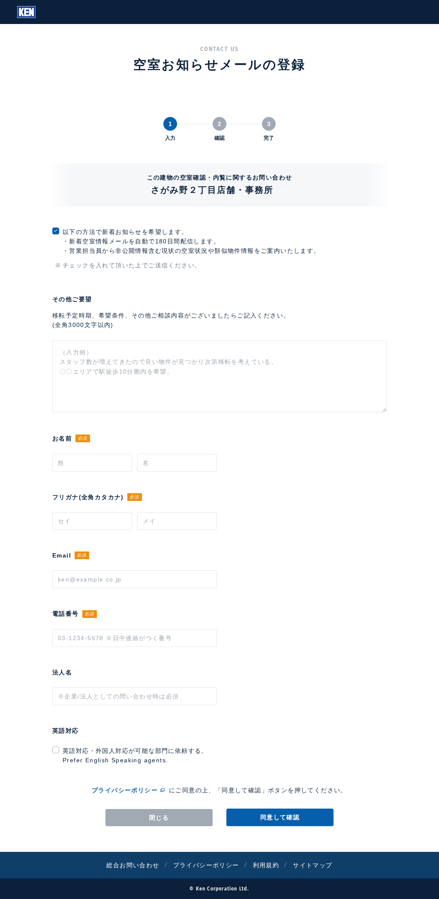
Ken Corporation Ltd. (26, 12)
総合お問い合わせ (132, 865)
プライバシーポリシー (125, 790)
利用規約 (266, 865)
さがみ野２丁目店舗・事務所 (212, 190)
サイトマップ (312, 865)
